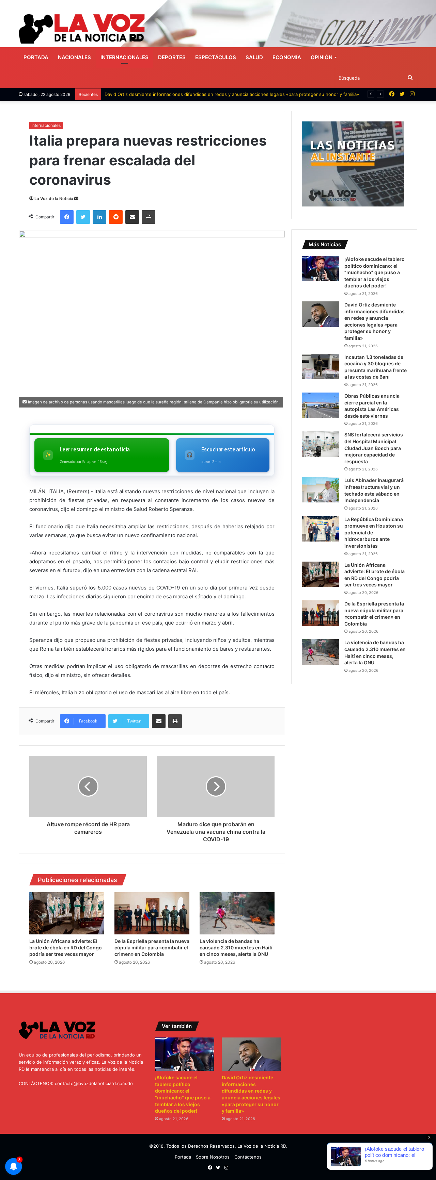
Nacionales (74, 57)
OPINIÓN (321, 57)
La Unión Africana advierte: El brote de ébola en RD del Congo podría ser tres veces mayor (65, 947)
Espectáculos (215, 57)
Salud (254, 57)
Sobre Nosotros (213, 1157)
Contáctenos (248, 1157)
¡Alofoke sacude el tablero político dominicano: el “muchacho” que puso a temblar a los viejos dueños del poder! (374, 272)
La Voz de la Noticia (53, 198)
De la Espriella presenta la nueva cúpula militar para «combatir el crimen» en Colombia (151, 947)
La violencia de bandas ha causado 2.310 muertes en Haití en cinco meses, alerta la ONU (236, 947)
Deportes (172, 57)
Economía (286, 57)
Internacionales (124, 57)
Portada (36, 57)
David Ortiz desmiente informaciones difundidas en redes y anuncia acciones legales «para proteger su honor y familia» (232, 94)
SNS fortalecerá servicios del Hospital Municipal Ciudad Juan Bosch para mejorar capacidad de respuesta (373, 448)
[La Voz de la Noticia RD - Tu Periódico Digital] (82, 29)
